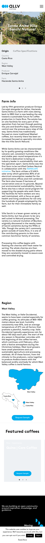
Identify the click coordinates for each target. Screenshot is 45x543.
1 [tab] (15, 294)
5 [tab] (29, 294)
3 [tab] (22, 294)
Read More (22, 540)
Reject (38, 535)
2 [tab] (19, 294)
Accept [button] (29, 535)
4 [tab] (26, 294)
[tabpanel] (22, 277)
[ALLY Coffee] (12, 7)
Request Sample (22, 417)
